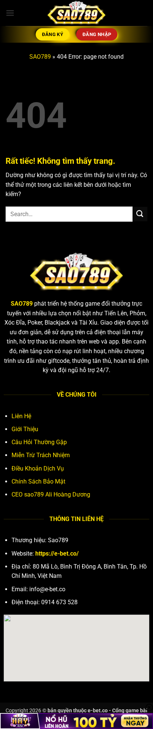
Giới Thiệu (25, 429)
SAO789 (40, 56)
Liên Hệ (21, 416)
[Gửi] (140, 214)
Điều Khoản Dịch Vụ (38, 468)
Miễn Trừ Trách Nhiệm (41, 455)
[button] (10, 13)
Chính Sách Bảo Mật (38, 481)
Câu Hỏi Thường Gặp (39, 442)
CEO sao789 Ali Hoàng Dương (51, 494)
